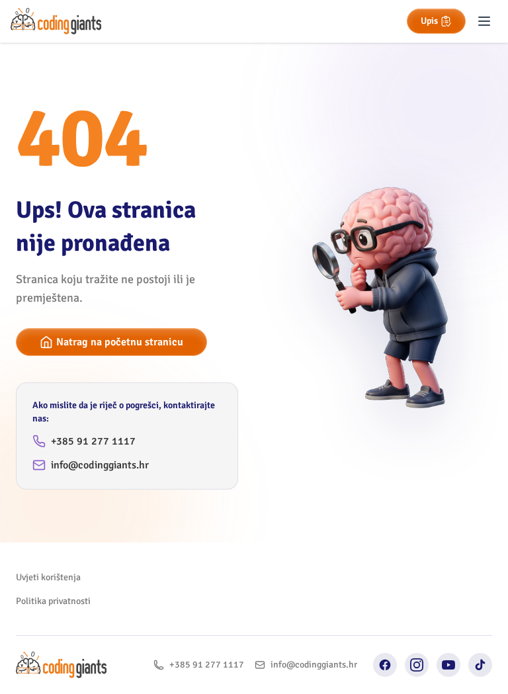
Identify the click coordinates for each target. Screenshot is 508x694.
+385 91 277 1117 (93, 441)
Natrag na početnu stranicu (119, 342)
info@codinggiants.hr (100, 465)
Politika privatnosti (53, 601)
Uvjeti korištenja (48, 577)
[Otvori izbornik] (484, 21)
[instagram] (417, 665)
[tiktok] (480, 665)
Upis (429, 20)
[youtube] (448, 665)
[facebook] (385, 665)
